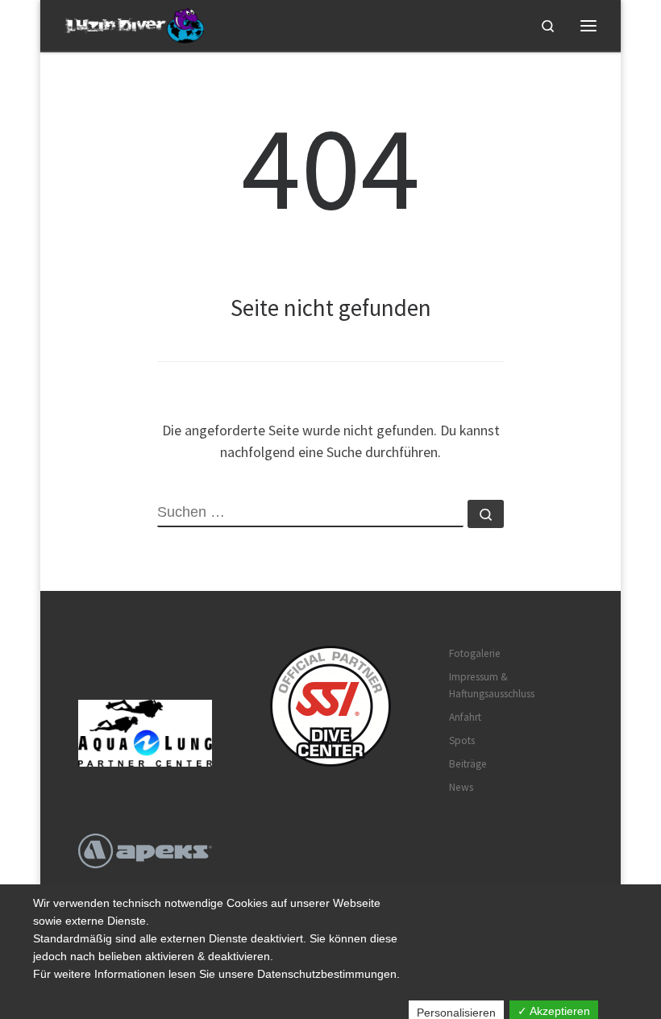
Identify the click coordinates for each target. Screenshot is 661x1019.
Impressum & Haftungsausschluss (491, 685)
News (461, 787)
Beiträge (468, 764)
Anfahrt (465, 717)
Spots (462, 740)
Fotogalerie (475, 653)
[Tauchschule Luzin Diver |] (136, 23)
